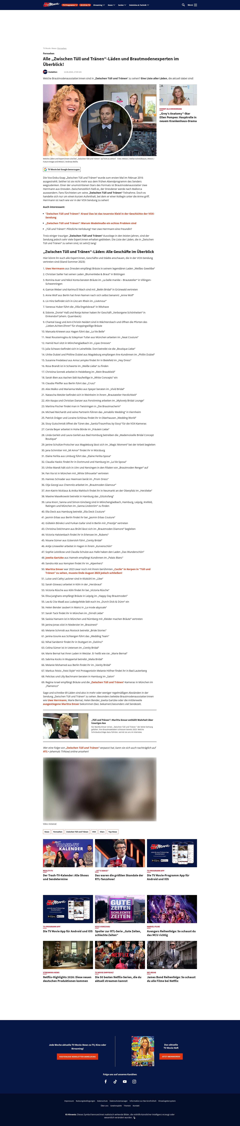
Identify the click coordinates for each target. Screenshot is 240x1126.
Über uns (104, 1105)
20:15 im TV (85, 5)
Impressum (69, 1101)
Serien (121, 5)
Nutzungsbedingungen (85, 1101)
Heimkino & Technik (137, 5)
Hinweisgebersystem (167, 1101)
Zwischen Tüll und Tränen (107, 682)
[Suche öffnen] (183, 5)
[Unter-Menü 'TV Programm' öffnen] (76, 5)
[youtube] (124, 1081)
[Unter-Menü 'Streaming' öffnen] (104, 5)
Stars (102, 831)
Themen (127, 1105)
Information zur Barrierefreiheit (143, 1101)
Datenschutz (102, 1101)
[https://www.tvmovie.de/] (51, 5)
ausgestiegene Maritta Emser (61, 704)
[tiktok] (115, 1081)
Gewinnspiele (116, 1105)
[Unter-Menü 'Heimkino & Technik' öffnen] (148, 5)
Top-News (112, 831)
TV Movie (46, 48)
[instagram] (134, 1081)
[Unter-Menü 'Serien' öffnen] (125, 5)
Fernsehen (62, 48)
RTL (45, 751)
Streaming (97, 5)
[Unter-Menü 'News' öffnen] (114, 5)
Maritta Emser (55, 569)
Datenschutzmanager (119, 1101)
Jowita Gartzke (55, 557)
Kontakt (136, 1105)
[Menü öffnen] (195, 5)
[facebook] (106, 1081)
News (110, 5)
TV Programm (69, 5)
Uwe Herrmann (55, 268)
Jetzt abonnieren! (171, 1056)
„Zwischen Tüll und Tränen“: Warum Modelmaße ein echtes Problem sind (91, 223)
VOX (94, 831)
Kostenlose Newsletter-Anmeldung (77, 1056)
